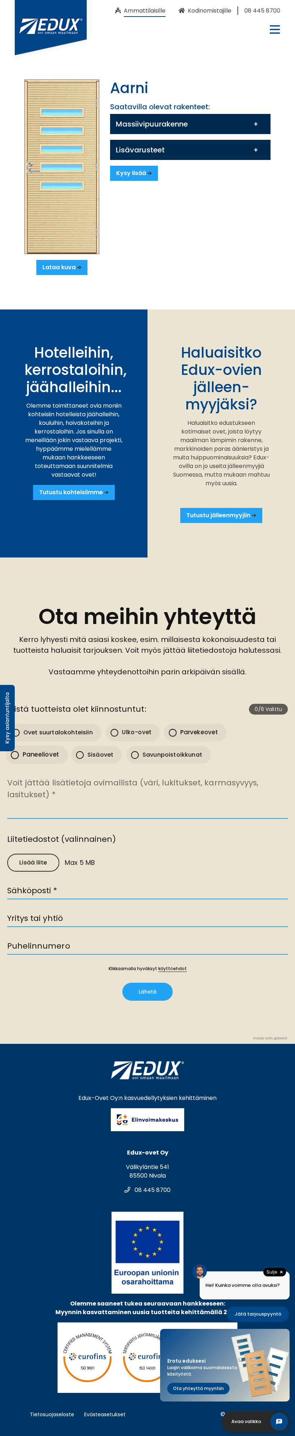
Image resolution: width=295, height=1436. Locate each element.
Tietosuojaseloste (52, 1414)
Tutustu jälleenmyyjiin (218, 515)
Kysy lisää (131, 173)
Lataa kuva (59, 267)
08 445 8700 (152, 1190)
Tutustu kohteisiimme (71, 492)
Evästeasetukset (105, 1414)
